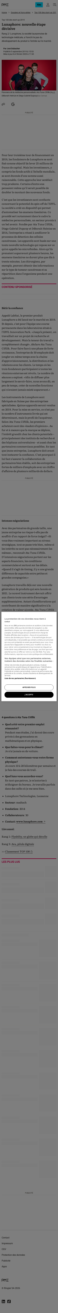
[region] (28, 656)
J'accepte (29, 695)
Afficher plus (29, 687)
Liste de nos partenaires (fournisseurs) (20, 678)
